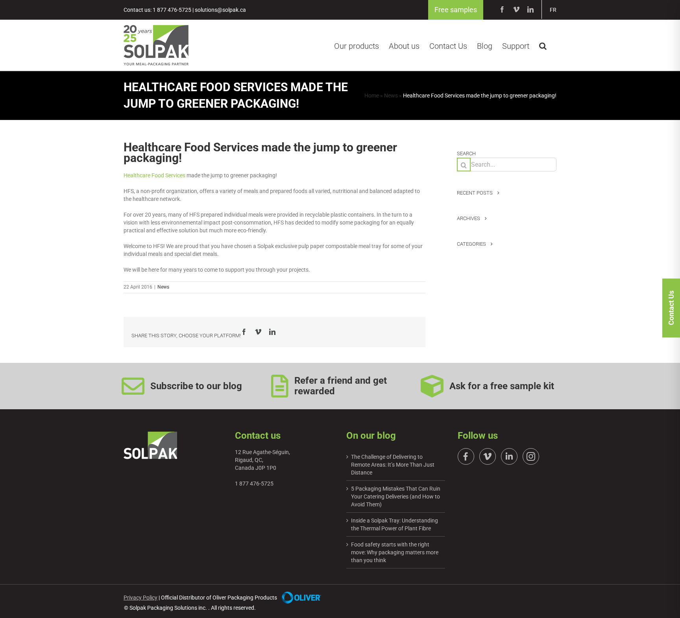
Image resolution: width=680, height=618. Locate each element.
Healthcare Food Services (154, 175)
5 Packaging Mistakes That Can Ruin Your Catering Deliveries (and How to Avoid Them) (395, 497)
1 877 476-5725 (254, 483)
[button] (543, 45)
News (391, 95)
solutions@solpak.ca (220, 10)
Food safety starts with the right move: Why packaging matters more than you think (394, 552)
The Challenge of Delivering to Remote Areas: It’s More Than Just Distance (392, 465)
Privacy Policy (140, 597)
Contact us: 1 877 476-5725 (157, 10)
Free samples (455, 10)
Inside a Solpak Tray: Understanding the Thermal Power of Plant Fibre (394, 524)
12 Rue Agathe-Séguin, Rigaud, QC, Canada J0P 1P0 (262, 460)
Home (371, 95)
